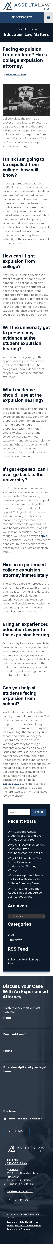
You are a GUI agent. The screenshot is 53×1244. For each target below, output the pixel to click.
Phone (7, 1050)
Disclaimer (10, 1111)
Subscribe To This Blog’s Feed (24, 961)
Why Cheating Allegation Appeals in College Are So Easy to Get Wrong (25, 892)
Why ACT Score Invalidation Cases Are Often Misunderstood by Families (26, 849)
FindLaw (25, 1229)
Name (7, 1017)
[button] (48, 17)
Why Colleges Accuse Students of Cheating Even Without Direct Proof (25, 835)
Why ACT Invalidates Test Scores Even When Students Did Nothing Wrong (25, 864)
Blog (11, 934)
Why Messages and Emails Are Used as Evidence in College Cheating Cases (25, 879)
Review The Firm (20, 1191)
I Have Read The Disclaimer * (25, 1118)
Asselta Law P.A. (23, 1214)
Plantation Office (20, 1184)
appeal (43, 536)
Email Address (14, 1034)
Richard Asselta (16, 74)
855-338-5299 (22, 17)
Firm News (15, 940)
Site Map (25, 1222)
